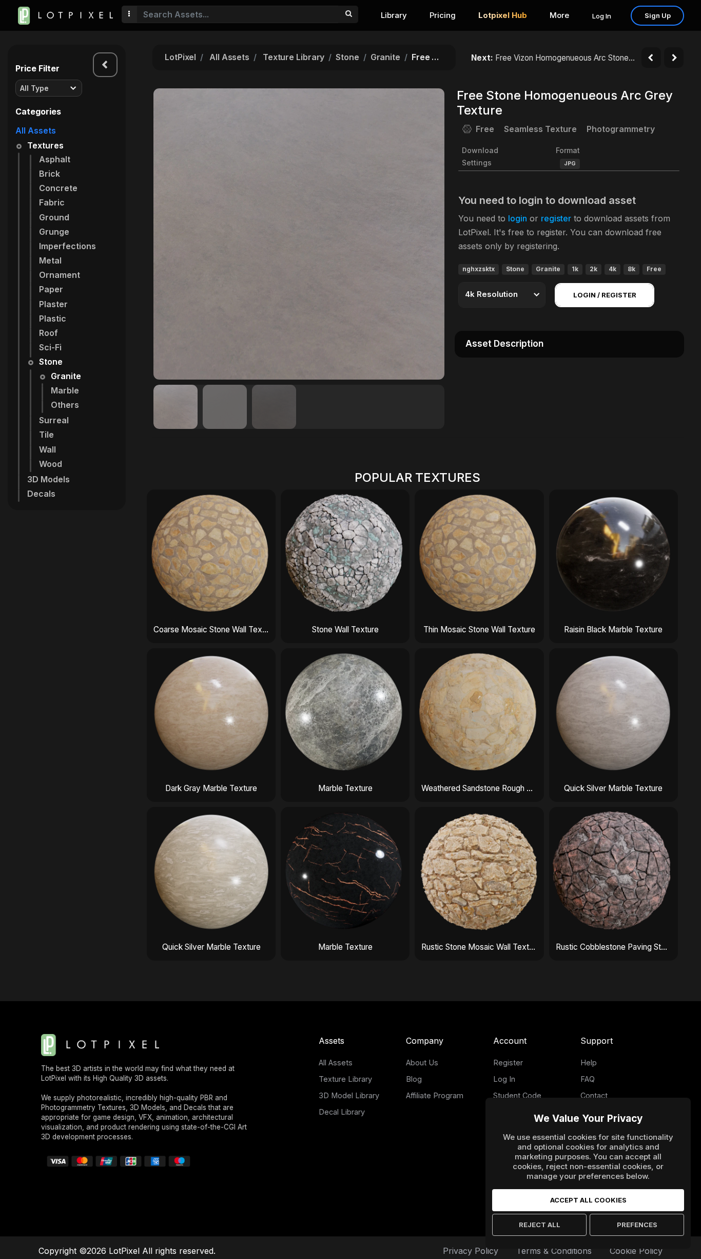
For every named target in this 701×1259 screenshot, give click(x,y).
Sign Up (658, 15)
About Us (422, 1062)
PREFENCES (637, 1224)
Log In (601, 16)
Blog (414, 1079)
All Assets (35, 130)
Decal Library (342, 1111)
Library (394, 15)
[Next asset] (674, 57)
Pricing (443, 15)
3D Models (48, 479)
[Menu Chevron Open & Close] (105, 64)
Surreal (54, 420)
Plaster (53, 304)
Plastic (52, 318)
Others (65, 405)
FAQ (587, 1079)
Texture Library (294, 57)
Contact (594, 1095)
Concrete (58, 188)
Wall (47, 449)
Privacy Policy (470, 1251)
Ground (54, 217)
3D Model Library (349, 1095)
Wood (50, 464)
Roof (48, 333)
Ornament (59, 275)
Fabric (52, 202)
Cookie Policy (636, 1251)
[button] (431, 233)
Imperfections (67, 246)
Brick (49, 173)
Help (588, 1062)
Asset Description (504, 344)
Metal (50, 260)
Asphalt (54, 159)
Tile (46, 434)
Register (508, 1062)
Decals (41, 493)
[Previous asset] (651, 57)
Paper (51, 289)
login (517, 218)
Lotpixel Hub (502, 15)
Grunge (54, 232)
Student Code (517, 1095)
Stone (51, 361)
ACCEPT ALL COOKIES (588, 1200)
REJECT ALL (539, 1224)
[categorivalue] (348, 14)
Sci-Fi (50, 347)
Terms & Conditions (554, 1251)
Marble (65, 390)
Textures (45, 145)
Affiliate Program (434, 1095)
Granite (66, 376)
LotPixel (180, 57)
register (556, 218)
